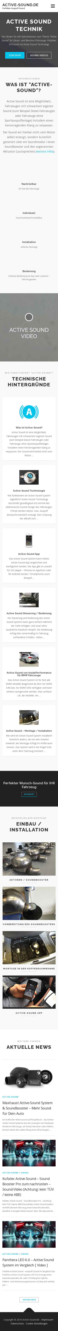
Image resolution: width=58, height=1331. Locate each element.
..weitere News (29, 1299)
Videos (25, 1172)
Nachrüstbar (29, 184)
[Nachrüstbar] (29, 171)
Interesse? (29, 794)
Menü (52, 6)
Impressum (47, 1319)
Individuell (29, 213)
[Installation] (29, 229)
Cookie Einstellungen (37, 1323)
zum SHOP (15, 55)
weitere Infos (44, 151)
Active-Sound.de (20, 5)
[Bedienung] (29, 258)
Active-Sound (10, 1097)
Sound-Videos (39, 55)
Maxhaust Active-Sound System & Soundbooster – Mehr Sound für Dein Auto (27, 1108)
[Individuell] (29, 200)
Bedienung (29, 271)
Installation (29, 242)
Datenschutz (17, 1323)
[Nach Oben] (29, 1312)
